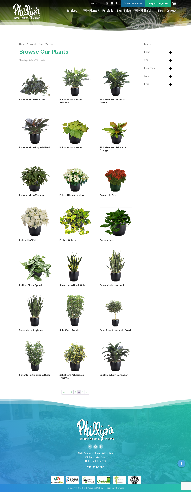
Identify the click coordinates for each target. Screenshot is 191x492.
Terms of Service (114, 487)
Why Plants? (91, 11)
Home (22, 44)
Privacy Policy (95, 487)
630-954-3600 (134, 3)
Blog (160, 11)
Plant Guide (124, 11)
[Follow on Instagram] (95, 446)
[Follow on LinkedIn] (101, 446)
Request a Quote (158, 3)
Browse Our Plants (35, 44)
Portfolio (107, 11)
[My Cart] (175, 3)
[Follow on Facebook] (90, 446)
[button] (181, 463)
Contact (171, 11)
